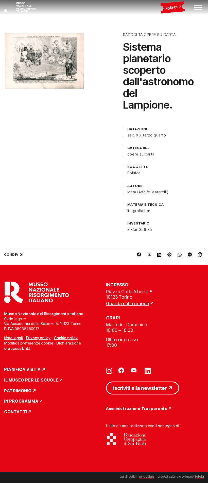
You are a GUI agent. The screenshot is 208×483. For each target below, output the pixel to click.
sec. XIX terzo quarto (146, 135)
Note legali (13, 337)
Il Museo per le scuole (31, 380)
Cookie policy (66, 337)
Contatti (15, 412)
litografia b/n (138, 211)
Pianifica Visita (22, 369)
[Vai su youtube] (134, 370)
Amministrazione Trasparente (136, 409)
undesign (146, 476)
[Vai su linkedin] (148, 370)
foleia (199, 476)
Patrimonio (18, 391)
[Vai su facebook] (121, 370)
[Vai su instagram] (109, 370)
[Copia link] (201, 254)
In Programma (21, 401)
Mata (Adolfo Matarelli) (147, 192)
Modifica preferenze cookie (28, 343)
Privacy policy (38, 337)
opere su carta (140, 154)
